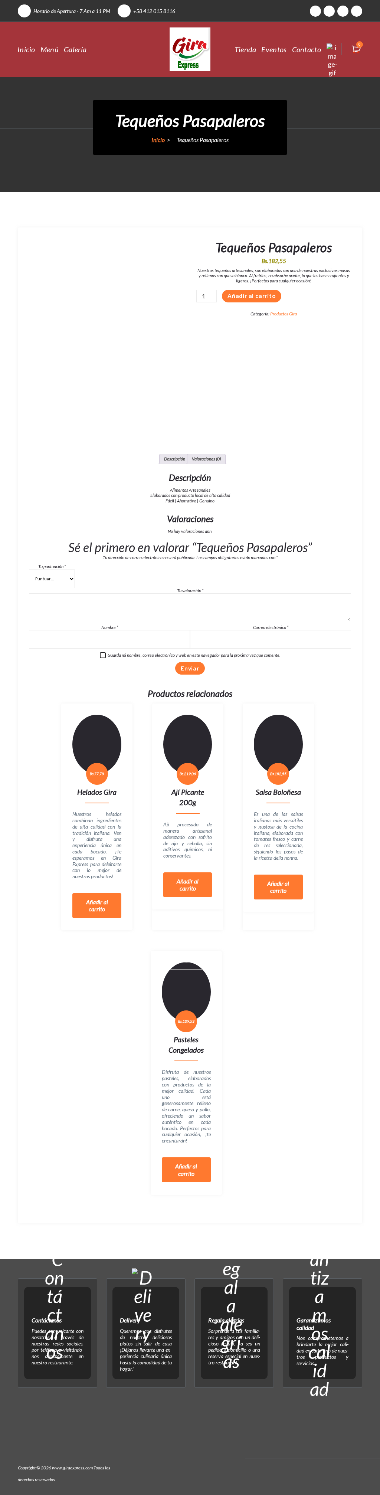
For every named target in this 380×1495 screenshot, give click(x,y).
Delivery (130, 1320)
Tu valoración (190, 590)
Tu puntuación (52, 566)
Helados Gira (97, 791)
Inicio (26, 49)
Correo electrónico (270, 627)
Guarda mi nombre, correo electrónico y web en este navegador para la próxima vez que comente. (194, 655)
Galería (75, 49)
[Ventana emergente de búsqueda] (332, 49)
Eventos (273, 49)
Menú (49, 49)
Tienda (245, 49)
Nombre (109, 627)
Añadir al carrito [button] (97, 905)
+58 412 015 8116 (154, 11)
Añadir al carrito (251, 295)
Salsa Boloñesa (278, 791)
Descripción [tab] (174, 459)
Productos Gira (283, 314)
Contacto (306, 49)
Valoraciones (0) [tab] (206, 459)
